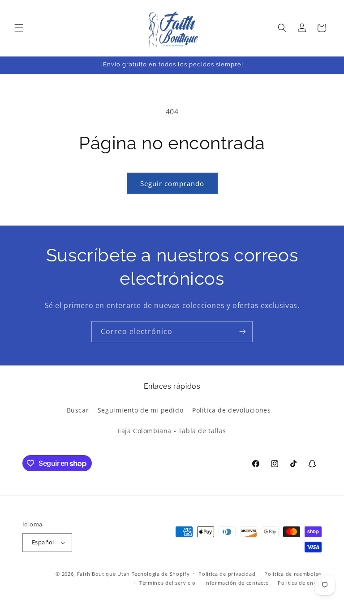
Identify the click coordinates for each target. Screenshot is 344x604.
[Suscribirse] (242, 331)
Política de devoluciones (231, 410)
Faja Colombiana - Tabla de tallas (172, 430)
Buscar (78, 410)
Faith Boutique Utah (103, 573)
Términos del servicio (167, 582)
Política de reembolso (293, 573)
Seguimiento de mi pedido (140, 410)
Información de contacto (236, 582)
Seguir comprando (172, 183)
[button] (19, 28)
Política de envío (300, 582)
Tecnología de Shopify (161, 573)
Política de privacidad (226, 573)
